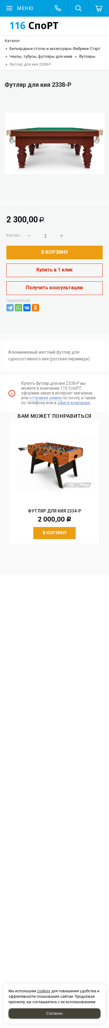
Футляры (87, 56)
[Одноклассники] (35, 307)
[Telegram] (10, 307)
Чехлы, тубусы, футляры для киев (40, 56)
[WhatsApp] (18, 307)
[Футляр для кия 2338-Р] (54, 143)
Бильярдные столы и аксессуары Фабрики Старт (55, 48)
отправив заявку (45, 397)
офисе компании (74, 402)
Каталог (12, 40)
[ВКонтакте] (27, 307)
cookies (43, 991)
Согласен (54, 1013)
